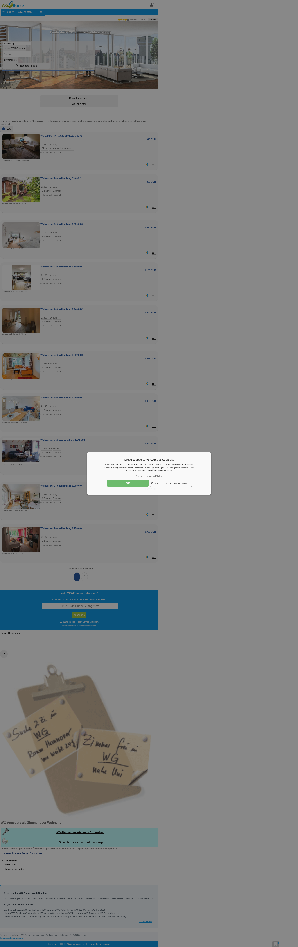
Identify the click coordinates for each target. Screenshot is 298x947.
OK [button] (128, 483)
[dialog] (149, 473)
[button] (149, 476)
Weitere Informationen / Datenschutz (155, 470)
